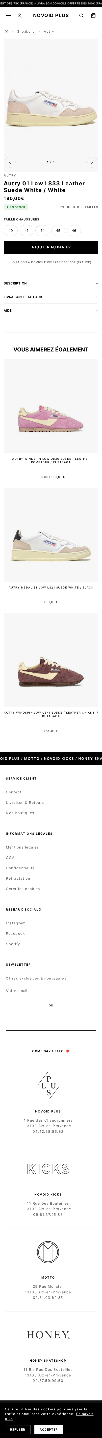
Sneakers (25, 31)
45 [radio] (58, 230)
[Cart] (93, 16)
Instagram (16, 923)
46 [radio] (74, 230)
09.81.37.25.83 (48, 1214)
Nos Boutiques (20, 813)
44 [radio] (42, 230)
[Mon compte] (20, 16)
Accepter (49, 1429)
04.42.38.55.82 (48, 1131)
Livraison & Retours (25, 802)
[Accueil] (7, 31)
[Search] (81, 16)
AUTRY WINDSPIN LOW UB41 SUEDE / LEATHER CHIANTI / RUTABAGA (51, 714)
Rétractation (18, 878)
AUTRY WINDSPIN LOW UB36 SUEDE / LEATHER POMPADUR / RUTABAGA (51, 460)
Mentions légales (22, 847)
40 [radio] (10, 230)
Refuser (17, 1429)
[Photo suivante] (91, 162)
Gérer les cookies (23, 889)
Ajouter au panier (51, 247)
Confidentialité (20, 868)
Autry (49, 31)
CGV (10, 857)
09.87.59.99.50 (48, 1380)
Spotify (13, 944)
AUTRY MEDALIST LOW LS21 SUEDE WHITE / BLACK (51, 587)
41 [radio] (26, 230)
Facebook (15, 933)
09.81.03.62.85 (48, 1297)
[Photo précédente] (10, 162)
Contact (14, 792)
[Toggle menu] (9, 16)
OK (51, 1005)
